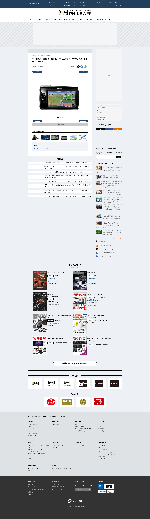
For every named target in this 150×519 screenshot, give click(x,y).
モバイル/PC (67, 19)
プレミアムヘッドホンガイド (105, 452)
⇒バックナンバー (117, 238)
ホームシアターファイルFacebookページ (109, 256)
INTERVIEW (56, 442)
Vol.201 (56, 276)
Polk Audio (67, 5)
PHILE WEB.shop (52, 302)
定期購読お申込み (52, 278)
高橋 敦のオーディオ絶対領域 (35, 449)
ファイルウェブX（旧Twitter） (106, 249)
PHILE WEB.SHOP (33, 468)
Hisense (82, 5)
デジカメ (74, 19)
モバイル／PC (31, 428)
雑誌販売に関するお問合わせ (75, 363)
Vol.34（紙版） (91, 323)
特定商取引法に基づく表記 (58, 487)
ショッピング (100, 19)
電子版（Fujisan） (52, 283)
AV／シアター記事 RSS (105, 245)
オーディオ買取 (113, 5)
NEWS (30, 421)
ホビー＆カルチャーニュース (45, 51)
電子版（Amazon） (52, 281)
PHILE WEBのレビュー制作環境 (36, 489)
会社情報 (30, 492)
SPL (98, 5)
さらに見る (101, 431)
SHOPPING (32, 465)
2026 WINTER (98, 297)
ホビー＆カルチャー (101, 117)
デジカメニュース (101, 115)
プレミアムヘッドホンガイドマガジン (108, 454)
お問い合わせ (31, 481)
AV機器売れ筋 (55, 424)
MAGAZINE (75, 265)
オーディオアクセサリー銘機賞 (83, 428)
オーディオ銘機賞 (79, 426)
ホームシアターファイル (104, 449)
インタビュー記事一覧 (57, 445)
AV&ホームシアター (101, 107)
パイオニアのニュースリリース (43, 148)
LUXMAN (98, 2)
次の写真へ (83, 71)
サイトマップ (31, 487)
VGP (76, 424)
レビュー (100, 424)
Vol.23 (56, 320)
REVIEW (101, 421)
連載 (29, 442)
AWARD (78, 421)
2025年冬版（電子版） (61, 343)
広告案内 (30, 484)
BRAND (78, 442)
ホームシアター (58, 19)
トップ (31, 19)
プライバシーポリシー (57, 484)
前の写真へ (37, 71)
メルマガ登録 (101, 458)
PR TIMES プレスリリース (58, 489)
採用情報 (30, 494)
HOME (31, 51)
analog (100, 447)
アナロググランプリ (80, 431)
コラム (100, 426)
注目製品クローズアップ (104, 163)
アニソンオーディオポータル (35, 456)
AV (35, 19)
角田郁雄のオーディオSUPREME (36, 453)
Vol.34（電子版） (99, 320)
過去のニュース (100, 119)
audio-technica (51, 2)
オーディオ (41, 19)
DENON (82, 2)
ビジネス (92, 19)
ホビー (86, 19)
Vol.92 (96, 276)
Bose (51, 5)
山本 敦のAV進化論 (33, 451)
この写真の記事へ (60, 125)
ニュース (36, 51)
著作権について (55, 481)
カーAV (80, 19)
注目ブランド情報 (79, 445)
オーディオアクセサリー (104, 445)
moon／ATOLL (113, 2)
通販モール (31, 470)
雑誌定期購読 (101, 456)
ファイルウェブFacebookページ (107, 252)
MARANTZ (67, 2)
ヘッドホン (49, 19)
